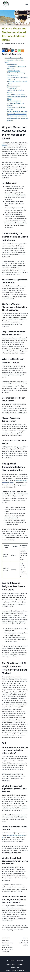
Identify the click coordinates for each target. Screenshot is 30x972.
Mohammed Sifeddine (9, 43)
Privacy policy (11, 964)
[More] (22, 50)
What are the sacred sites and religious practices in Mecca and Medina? (17, 118)
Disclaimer (20, 964)
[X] (6, 50)
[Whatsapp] (19, 50)
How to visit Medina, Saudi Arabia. (23, 941)
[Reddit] (9, 50)
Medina (4, 145)
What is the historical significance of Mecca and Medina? (15, 103)
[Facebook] (3, 50)
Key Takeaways (12, 64)
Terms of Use (15, 967)
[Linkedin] (12, 50)
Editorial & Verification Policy (15, 970)
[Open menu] (26, 4)
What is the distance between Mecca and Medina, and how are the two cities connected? (8, 944)
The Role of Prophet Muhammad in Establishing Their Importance (16, 73)
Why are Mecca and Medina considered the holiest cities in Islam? (14, 60)
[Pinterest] (16, 50)
